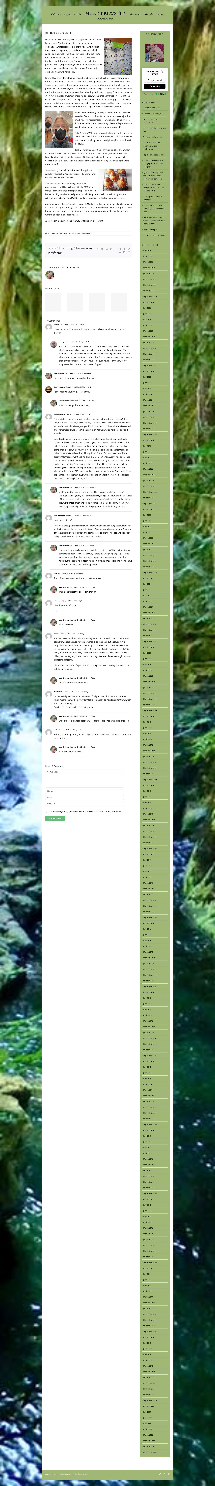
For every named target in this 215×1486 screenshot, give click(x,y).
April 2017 (147, 877)
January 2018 (148, 825)
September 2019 (150, 710)
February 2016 (149, 957)
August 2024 (148, 371)
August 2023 (148, 440)
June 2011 (147, 1279)
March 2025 (148, 331)
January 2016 (148, 963)
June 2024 (147, 383)
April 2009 (147, 1429)
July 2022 (147, 515)
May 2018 (147, 802)
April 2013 (147, 1153)
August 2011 (148, 1268)
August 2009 (148, 1406)
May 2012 (147, 1216)
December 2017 (149, 831)
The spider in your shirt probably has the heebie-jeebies (153, 208)
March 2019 (148, 745)
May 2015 (147, 1009)
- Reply (82, 324)
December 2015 (149, 969)
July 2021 (147, 584)
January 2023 (148, 480)
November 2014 (150, 1044)
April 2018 (147, 808)
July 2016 (147, 929)
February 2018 (149, 820)
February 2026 (149, 268)
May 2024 (147, 388)
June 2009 (147, 1417)
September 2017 (150, 848)
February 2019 (149, 751)
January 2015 (148, 1032)
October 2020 (149, 636)
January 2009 (148, 1446)
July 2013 (147, 1136)
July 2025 (147, 308)
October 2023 (149, 428)
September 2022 (150, 503)
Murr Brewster (53, 233)
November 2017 (150, 837)
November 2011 (150, 1251)
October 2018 (149, 773)
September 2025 (150, 296)
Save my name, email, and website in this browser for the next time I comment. (85, 811)
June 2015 (147, 1003)
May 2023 (147, 457)
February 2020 (149, 681)
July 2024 (147, 377)
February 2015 (149, 1027)
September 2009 (150, 1400)
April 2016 (147, 946)
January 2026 (148, 273)
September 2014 (150, 1055)
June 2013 (147, 1141)
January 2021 (148, 618)
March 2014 (148, 1090)
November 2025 (150, 285)
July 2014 (147, 1067)
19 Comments (87, 233)
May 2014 (147, 1078)
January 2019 (148, 756)
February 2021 (149, 612)
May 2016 (147, 940)
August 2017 (148, 854)
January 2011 (148, 1308)
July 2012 (147, 1205)
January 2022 (148, 549)
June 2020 (147, 659)
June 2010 (147, 1348)
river (55, 573)
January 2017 (148, 894)
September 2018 (150, 779)
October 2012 (149, 1187)
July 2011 (147, 1274)
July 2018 (147, 791)
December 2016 (149, 900)
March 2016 (148, 952)
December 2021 (149, 555)
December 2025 (149, 279)
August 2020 (148, 647)
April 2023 (147, 463)
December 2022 (149, 486)
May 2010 (147, 1354)
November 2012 (150, 1182)
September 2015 (150, 986)
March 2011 (148, 1297)
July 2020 (147, 653)
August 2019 (148, 716)
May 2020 (147, 664)
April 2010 (147, 1360)
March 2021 (148, 607)
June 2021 (147, 589)
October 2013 (149, 1119)
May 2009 (147, 1423)
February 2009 (149, 1440)
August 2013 (148, 1130)
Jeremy (61, 342)
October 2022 (149, 497)
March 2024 (148, 400)
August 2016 (148, 923)
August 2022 (148, 509)
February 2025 (149, 336)
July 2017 (147, 860)
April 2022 (147, 532)
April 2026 (147, 256)
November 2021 (150, 561)
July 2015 (147, 998)
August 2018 (148, 785)
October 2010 (149, 1325)
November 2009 (150, 1389)
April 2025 (147, 325)
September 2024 (150, 365)
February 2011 (149, 1303)
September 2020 (150, 641)
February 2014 (149, 1095)
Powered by (149, 94)
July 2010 (147, 1343)
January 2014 (148, 1101)
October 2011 (149, 1256)
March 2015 (148, 1021)
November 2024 (150, 354)
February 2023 (149, 475)
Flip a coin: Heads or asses (154, 155)
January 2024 (148, 411)
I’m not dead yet (150, 229)
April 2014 (147, 1084)
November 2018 (150, 768)
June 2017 (147, 865)
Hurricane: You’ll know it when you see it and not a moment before (154, 220)
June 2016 (147, 935)
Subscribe (155, 86)
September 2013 (150, 1124)
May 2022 (147, 526)
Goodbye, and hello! (151, 108)
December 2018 (149, 762)
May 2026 (147, 250)
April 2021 (147, 601)
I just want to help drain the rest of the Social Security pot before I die (153, 175)
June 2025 (147, 313)
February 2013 (149, 1164)
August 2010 (148, 1337)
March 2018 (148, 814)
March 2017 (148, 883)
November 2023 (150, 423)
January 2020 (148, 687)
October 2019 (149, 704)
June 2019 (147, 728)
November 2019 (150, 699)
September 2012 (150, 1193)
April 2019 (147, 739)
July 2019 (147, 722)
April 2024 (147, 394)
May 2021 (147, 595)
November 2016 (150, 906)
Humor (77, 233)
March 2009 (148, 1435)
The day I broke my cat (152, 137)
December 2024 (149, 348)
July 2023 (147, 446)
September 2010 (150, 1331)
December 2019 (149, 693)
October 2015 (149, 980)
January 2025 (148, 342)
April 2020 (147, 670)
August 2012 (148, 1199)
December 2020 (149, 624)
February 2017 (149, 888)
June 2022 (147, 520)
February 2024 (149, 405)
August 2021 (148, 578)
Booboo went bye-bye (152, 113)
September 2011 (150, 1262)
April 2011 (147, 1291)
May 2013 (147, 1147)
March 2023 (148, 469)
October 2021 (149, 567)
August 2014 (148, 1061)
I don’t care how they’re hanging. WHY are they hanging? (153, 163)
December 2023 (149, 417)
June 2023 (147, 452)
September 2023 (150, 434)
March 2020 (148, 676)
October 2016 (149, 911)
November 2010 (150, 1320)
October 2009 (149, 1395)
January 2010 (148, 1377)
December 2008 (149, 1452)
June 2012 (147, 1211)
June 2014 (147, 1072)
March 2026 (148, 262)
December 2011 (149, 1245)
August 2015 (148, 992)
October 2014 (149, 1049)
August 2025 (148, 302)
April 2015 (147, 1015)
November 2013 (150, 1113)
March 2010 (148, 1366)
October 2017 (149, 843)
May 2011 (147, 1285)
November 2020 (150, 630)
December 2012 (149, 1176)
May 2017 (147, 871)
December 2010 (149, 1314)
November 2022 (150, 492)
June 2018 (147, 796)
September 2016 (150, 917)
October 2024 (149, 360)
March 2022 (148, 538)
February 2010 (149, 1371)
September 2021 (150, 572)
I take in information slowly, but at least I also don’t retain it (153, 187)
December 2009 (149, 1383)
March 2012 (148, 1228)
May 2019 (147, 733)
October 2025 (149, 291)
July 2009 (147, 1412)
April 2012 (147, 1222)
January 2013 (148, 1170)
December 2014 (149, 1038)
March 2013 (148, 1159)
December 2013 (149, 1107)
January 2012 (148, 1239)
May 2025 (147, 319)
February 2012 (149, 1233)
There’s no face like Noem (154, 235)
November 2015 (150, 975)
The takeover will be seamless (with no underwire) (151, 146)
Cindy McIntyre (59, 387)
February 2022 (149, 544)
